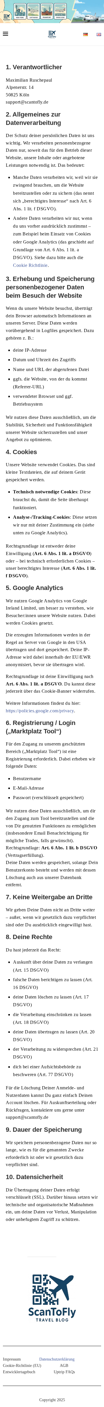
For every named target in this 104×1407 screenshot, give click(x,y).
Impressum (12, 1359)
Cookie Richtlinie (30, 265)
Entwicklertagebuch (19, 1372)
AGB (64, 1365)
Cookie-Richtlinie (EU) (22, 1365)
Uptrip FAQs (64, 1372)
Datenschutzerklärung (57, 1359)
